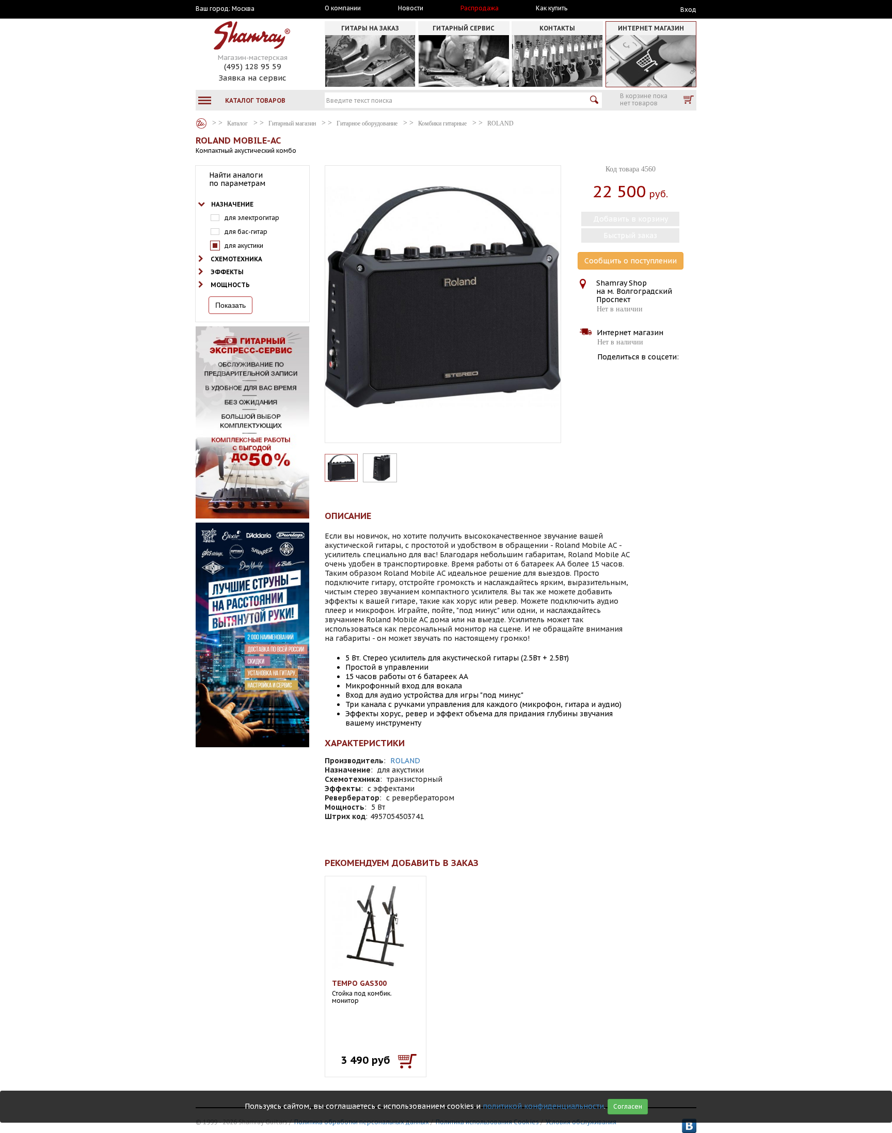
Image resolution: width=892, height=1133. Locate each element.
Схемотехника (236, 259)
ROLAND (405, 760)
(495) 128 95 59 (252, 66)
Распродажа (479, 8)
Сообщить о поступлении (630, 260)
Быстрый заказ (630, 235)
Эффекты (227, 272)
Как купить (551, 8)
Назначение (232, 204)
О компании (343, 8)
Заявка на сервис (252, 78)
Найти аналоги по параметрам (237, 179)
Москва (243, 8)
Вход (688, 9)
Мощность (230, 285)
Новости (410, 8)
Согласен (627, 1106)
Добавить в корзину (630, 219)
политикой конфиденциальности (543, 1106)
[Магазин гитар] (201, 123)
